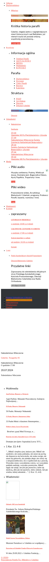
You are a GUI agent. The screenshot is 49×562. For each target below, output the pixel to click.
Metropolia (15, 110)
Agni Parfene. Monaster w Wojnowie (17, 394)
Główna (9, 3)
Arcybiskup (20, 101)
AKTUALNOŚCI (23, 61)
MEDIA (19, 63)
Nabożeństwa (16, 124)
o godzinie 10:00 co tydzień (22, 224)
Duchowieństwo (12, 5)
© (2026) (4, 557)
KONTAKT (21, 68)
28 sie (13, 145)
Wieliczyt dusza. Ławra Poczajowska (17, 426)
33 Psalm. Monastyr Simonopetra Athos (18, 416)
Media (8, 161)
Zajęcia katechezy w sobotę (20, 238)
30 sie (13, 157)
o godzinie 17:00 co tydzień (22, 233)
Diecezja (19, 103)
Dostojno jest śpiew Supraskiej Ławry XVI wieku (21, 436)
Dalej (13, 182)
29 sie (13, 152)
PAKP (18, 99)
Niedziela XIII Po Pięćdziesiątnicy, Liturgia (29, 159)
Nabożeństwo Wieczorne (22, 154)
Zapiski (9, 307)
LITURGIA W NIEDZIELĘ (21, 220)
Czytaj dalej (15, 43)
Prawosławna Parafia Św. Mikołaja (19, 560)
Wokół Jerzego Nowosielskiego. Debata (18, 538)
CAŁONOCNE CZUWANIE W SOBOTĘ (25, 229)
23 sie (13, 133)
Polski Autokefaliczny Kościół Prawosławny (26, 256)
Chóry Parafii (21, 83)
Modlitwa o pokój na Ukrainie (19, 300)
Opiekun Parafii (22, 59)
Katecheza (20, 88)
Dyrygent (20, 81)
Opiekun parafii (19, 20)
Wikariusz (14, 11)
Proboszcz (14, 15)
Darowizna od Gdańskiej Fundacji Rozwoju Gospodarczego (24, 548)
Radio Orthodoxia (18, 286)
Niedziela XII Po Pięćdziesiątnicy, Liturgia (29, 135)
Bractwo (19, 86)
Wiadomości (21, 65)
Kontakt (9, 209)
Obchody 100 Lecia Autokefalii (15, 504)
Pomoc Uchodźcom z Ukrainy (19, 298)
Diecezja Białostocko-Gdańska (22, 261)
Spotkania (14, 129)
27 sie (13, 138)
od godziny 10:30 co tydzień (22, 242)
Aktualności (11, 119)
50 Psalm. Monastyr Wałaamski (15, 406)
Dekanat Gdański (23, 106)
